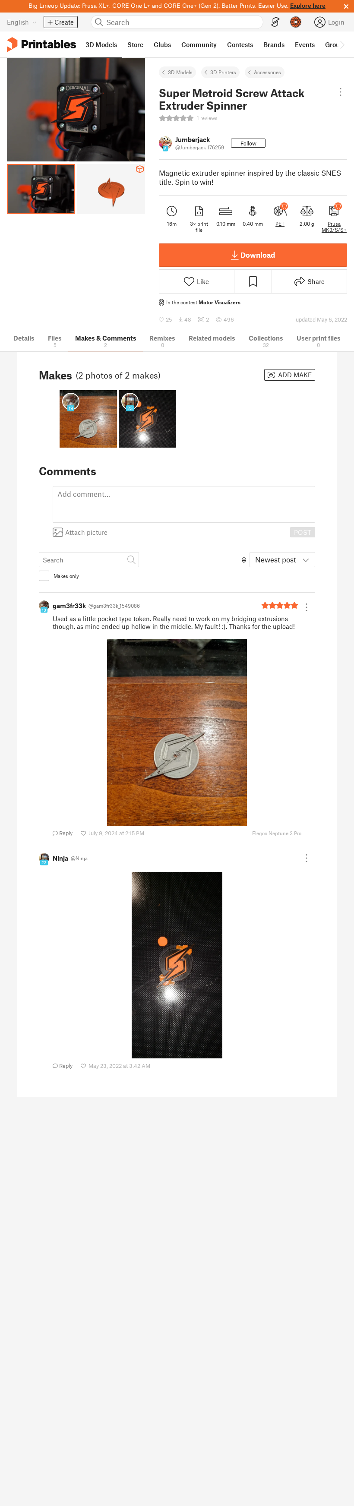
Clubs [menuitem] (162, 44)
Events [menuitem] (305, 44)
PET (279, 224)
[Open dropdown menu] (340, 92)
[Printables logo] (41, 44)
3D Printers (223, 72)
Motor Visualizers (219, 302)
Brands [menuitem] (273, 44)
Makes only (66, 576)
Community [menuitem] (199, 44)
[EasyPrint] (275, 22)
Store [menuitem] (135, 44)
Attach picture (86, 532)
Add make (294, 375)
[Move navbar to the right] (342, 44)
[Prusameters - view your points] (295, 22)
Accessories (267, 72)
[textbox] (184, 504)
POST (302, 532)
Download (257, 254)
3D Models (180, 72)
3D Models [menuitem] (101, 44)
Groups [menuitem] (336, 44)
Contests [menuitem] (240, 44)
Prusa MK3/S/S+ (334, 227)
